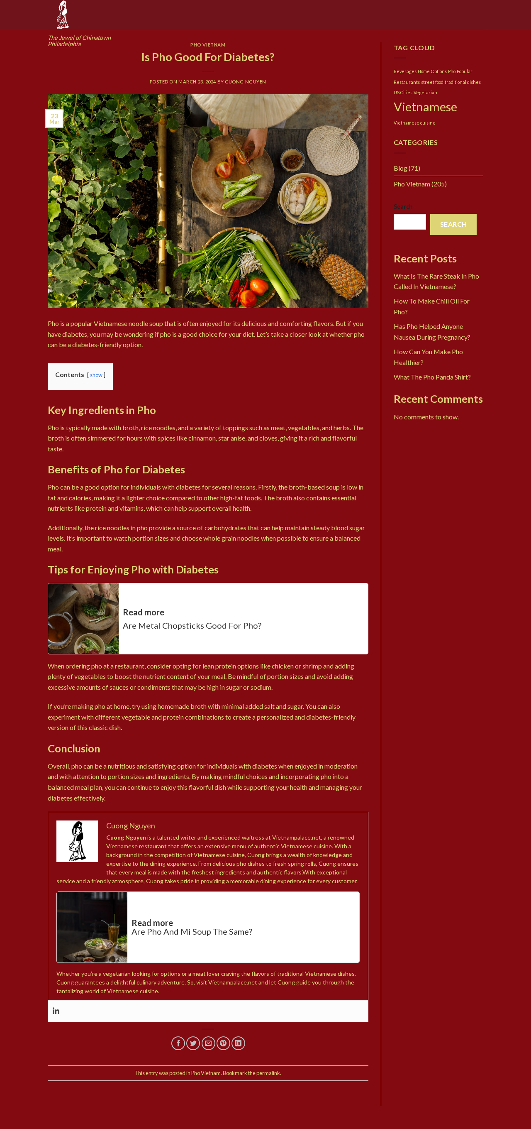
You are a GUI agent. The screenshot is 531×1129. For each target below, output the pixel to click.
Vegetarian (425, 92)
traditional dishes (463, 82)
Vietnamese (425, 106)
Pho (451, 71)
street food (432, 82)
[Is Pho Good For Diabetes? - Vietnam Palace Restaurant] (208, 200)
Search (403, 206)
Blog (400, 168)
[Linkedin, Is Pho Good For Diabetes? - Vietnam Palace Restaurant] (56, 1011)
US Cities (403, 92)
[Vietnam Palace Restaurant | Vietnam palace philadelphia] (89, 15)
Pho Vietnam (207, 44)
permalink (268, 1073)
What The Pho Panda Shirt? (432, 377)
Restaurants (407, 82)
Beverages (405, 71)
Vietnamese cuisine (415, 122)
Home (424, 71)
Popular (465, 71)
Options (439, 71)
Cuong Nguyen (245, 81)
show (96, 375)
